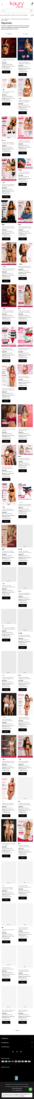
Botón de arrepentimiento (17, 1088)
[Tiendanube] (17, 1090)
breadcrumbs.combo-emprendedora (20, 19)
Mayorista (7, 19)
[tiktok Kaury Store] (21, 1051)
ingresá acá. (26, 1086)
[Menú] (2, 4)
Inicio (2, 19)
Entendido (22, 1095)
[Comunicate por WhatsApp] (30, 1089)
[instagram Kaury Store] (13, 1051)
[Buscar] (30, 10)
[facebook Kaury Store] (17, 1051)
